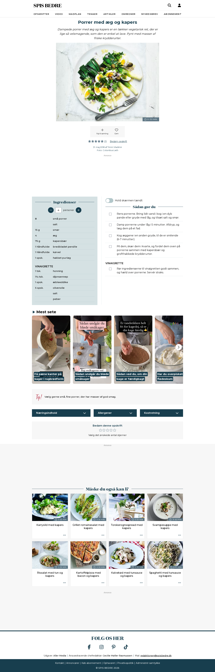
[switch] (109, 200)
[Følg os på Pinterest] (114, 647)
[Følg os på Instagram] (102, 647)
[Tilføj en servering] (78, 210)
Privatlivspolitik (125, 663)
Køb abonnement (91, 663)
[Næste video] (178, 347)
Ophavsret (109, 663)
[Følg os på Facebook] (89, 647)
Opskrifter (41, 14)
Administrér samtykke (148, 663)
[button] (51, 350)
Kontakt (59, 663)
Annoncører (72, 663)
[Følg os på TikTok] (126, 647)
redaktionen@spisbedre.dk (156, 655)
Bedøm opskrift (118, 141)
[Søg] (169, 5)
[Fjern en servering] (51, 210)
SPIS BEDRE (48, 5)
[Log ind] (179, 5)
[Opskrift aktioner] (64, 535)
